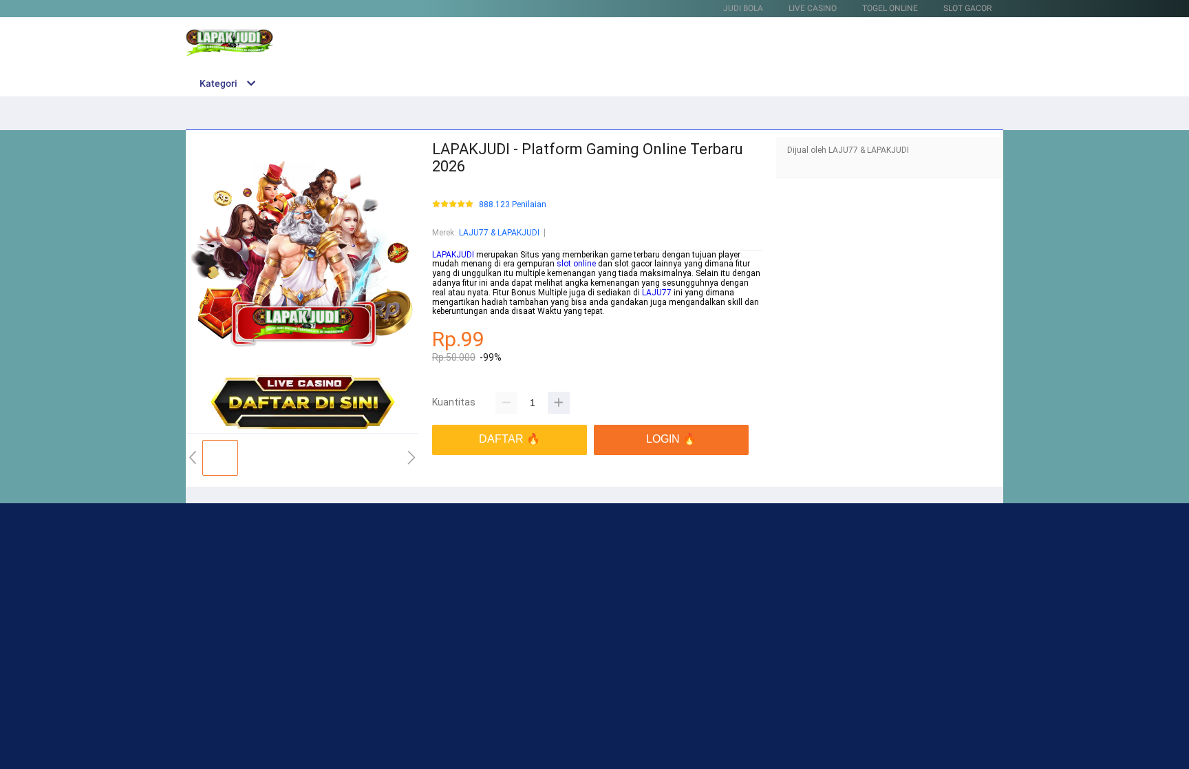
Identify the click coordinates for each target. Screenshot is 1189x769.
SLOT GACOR (967, 8)
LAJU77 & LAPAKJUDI (499, 233)
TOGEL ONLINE (890, 8)
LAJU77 (657, 292)
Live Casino (813, 8)
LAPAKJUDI (453, 255)
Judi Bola (743, 8)
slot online (576, 263)
